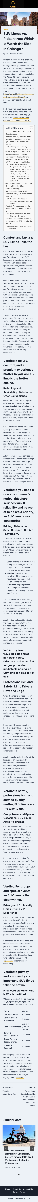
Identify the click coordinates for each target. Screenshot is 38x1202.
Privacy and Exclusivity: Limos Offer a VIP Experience (20, 215)
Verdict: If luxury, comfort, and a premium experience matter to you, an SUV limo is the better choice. (18, 140)
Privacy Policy (19, 1192)
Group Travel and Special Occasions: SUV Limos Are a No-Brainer (21, 201)
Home (7, 1189)
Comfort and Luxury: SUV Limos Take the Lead (18, 132)
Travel (6, 29)
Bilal (6, 54)
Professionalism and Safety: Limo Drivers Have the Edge (19, 184)
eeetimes (20, 1077)
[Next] (32, 1148)
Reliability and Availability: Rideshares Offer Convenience (20, 148)
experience (8, 961)
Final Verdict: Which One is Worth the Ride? (20, 227)
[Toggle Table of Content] (30, 128)
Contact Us (28, 1189)
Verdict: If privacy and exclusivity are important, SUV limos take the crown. (19, 221)
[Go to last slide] (6, 1148)
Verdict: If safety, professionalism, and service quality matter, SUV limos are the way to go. (19, 192)
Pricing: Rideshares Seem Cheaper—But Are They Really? (20, 166)
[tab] (18, 1174)
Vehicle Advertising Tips (9, 1091)
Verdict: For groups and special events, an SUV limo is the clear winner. (18, 208)
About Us (17, 1189)
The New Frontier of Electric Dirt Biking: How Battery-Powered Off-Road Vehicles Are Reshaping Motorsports (19, 1157)
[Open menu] (33, 4)
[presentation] (19, 1136)
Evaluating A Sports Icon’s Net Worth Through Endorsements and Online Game (28, 1097)
